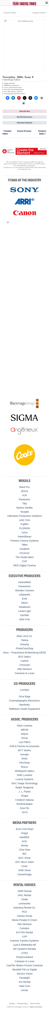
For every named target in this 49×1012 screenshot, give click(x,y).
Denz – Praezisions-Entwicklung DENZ (24, 652)
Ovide (24, 899)
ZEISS (24, 491)
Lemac (24, 990)
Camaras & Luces (24, 673)
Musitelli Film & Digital (24, 969)
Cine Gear (24, 849)
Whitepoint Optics (24, 771)
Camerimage (24, 874)
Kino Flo (24, 808)
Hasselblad (24, 582)
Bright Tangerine (24, 787)
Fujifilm (24, 524)
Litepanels (24, 594)
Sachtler (24, 615)
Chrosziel (24, 665)
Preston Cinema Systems (24, 540)
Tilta (24, 503)
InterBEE (24, 837)
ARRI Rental (24, 891)
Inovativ (24, 754)
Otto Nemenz (24, 669)
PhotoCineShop (24, 648)
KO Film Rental (24, 932)
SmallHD (25, 548)
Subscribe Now (24, 111)
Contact (12, 1003)
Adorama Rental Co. (24, 907)
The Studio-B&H (24, 557)
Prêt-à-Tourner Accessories (24, 746)
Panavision (24, 586)
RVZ (24, 911)
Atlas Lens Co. (24, 636)
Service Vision (24, 973)
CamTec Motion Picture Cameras (24, 965)
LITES (24, 953)
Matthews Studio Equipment (24, 708)
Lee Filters (24, 742)
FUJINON (24, 528)
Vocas (24, 738)
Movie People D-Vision (24, 920)
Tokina (24, 640)
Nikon (24, 602)
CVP (24, 561)
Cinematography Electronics (24, 700)
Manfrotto (24, 704)
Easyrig (24, 644)
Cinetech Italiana (24, 799)
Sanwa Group (24, 915)
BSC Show (24, 857)
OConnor (24, 553)
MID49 (24, 729)
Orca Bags (24, 696)
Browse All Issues (24, 131)
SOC (24, 841)
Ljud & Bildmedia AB (24, 944)
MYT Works (24, 750)
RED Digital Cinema (24, 565)
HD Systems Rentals (24, 948)
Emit (24, 598)
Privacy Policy (22, 1003)
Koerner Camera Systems (24, 940)
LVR (24, 936)
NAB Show (24, 870)
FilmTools (24, 762)
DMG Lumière (24, 775)
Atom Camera (24, 725)
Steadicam (24, 607)
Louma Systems (24, 779)
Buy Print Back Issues (24, 117)
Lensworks (24, 903)
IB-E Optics (24, 656)
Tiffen (25, 544)
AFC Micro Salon (24, 862)
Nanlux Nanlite (24, 507)
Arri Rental (24, 981)
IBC (24, 853)
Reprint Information (36, 1007)
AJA (24, 495)
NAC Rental (24, 895)
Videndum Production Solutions (24, 515)
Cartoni (24, 660)
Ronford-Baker (25, 804)
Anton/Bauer (24, 536)
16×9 (24, 812)
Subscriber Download (24, 123)
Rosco (24, 766)
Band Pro (24, 487)
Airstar (24, 845)
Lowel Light (24, 611)
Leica (24, 532)
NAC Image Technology (25, 783)
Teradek (24, 511)
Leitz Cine (24, 520)
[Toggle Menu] (45, 3)
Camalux (24, 928)
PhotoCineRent (24, 957)
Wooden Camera (24, 590)
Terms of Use (35, 1003)
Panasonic (24, 499)
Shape (24, 795)
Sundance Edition (40, 12)
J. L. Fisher (24, 791)
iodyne (24, 733)
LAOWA (24, 689)
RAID (25, 758)
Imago (24, 833)
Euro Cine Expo (24, 829)
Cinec (24, 866)
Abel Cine (24, 619)
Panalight (24, 977)
